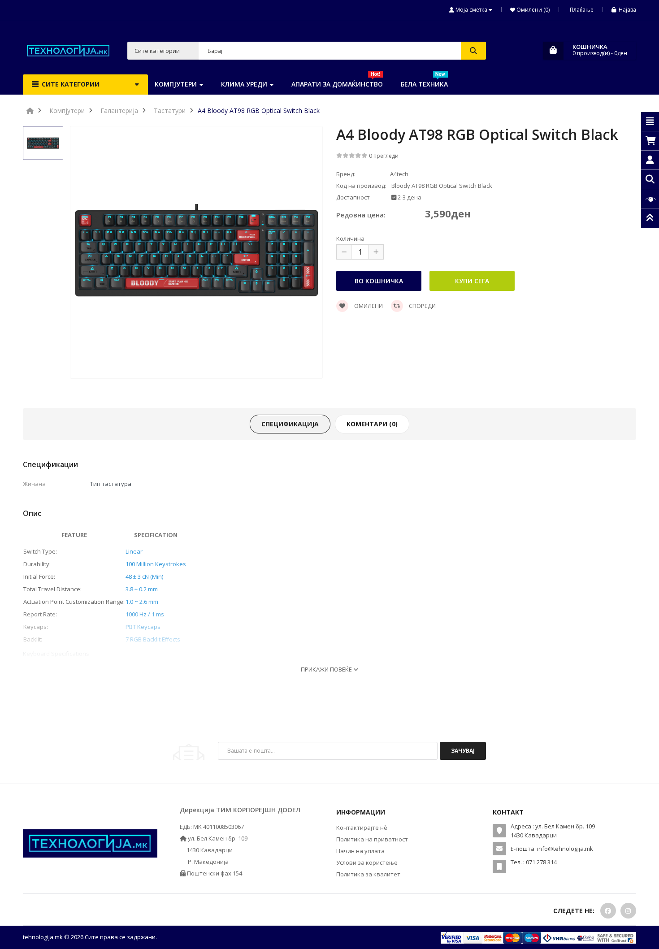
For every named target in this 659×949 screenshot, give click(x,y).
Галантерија (119, 110)
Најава (627, 9)
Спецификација (290, 424)
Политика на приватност (372, 839)
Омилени (368, 306)
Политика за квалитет (368, 874)
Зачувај (463, 750)
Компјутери (67, 110)
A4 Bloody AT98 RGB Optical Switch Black (259, 110)
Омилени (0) (532, 9)
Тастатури (170, 110)
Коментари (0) (372, 424)
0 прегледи (384, 156)
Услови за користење (367, 862)
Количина (350, 238)
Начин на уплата (360, 851)
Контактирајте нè (361, 827)
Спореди (422, 306)
